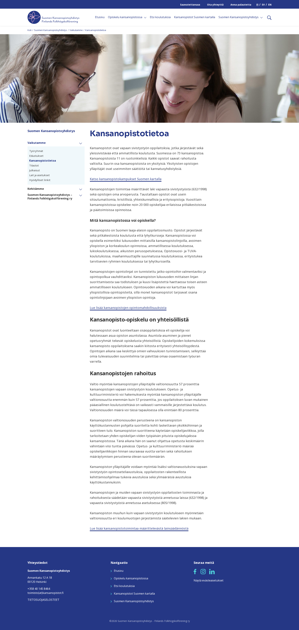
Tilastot (34, 165)
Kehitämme (36, 189)
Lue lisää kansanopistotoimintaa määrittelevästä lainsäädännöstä (139, 528)
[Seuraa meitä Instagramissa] (203, 571)
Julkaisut (34, 170)
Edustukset (36, 155)
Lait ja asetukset (39, 175)
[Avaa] (145, 18)
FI (257, 4)
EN (269, 4)
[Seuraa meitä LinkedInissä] (212, 571)
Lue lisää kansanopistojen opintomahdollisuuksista (128, 308)
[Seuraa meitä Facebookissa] (195, 571)
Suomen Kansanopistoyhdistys (50, 30)
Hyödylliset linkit (39, 180)
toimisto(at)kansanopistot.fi (46, 593)
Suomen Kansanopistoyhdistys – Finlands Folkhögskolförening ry (50, 196)
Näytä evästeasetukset (208, 580)
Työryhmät (36, 151)
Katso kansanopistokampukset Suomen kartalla (125, 179)
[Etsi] (267, 17)
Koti (29, 30)
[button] (82, 143)
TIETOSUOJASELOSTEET (43, 600)
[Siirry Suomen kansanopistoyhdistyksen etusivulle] (53, 17)
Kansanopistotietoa (42, 160)
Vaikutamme (76, 30)
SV (263, 4)
